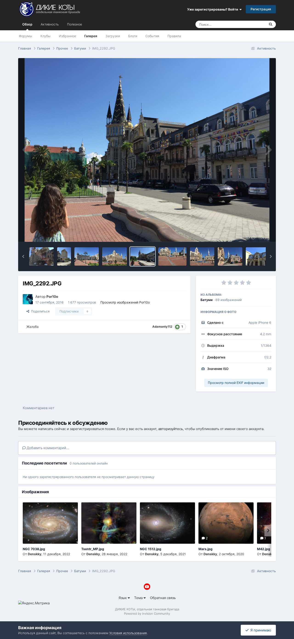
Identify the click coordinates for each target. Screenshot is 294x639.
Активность (50, 24)
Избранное (67, 36)
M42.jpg (263, 549)
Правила (174, 36)
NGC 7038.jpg (34, 549)
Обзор (27, 24)
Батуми (207, 300)
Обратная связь (163, 598)
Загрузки (112, 36)
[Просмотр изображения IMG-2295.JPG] (64, 256)
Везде (255, 24)
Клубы (45, 36)
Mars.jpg (205, 549)
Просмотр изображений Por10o (125, 302)
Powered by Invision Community (147, 613)
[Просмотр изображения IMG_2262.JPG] (258, 256)
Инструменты (254, 233)
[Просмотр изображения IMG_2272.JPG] (230, 256)
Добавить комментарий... (47, 448)
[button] (23, 256)
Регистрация (261, 9)
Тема (139, 598)
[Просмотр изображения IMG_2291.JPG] (172, 256)
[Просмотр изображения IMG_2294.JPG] (86, 256)
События (152, 36)
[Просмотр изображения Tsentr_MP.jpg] (108, 523)
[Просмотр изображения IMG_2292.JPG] (142, 256)
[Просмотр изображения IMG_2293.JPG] (114, 256)
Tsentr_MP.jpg (92, 549)
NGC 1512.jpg (150, 549)
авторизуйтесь (170, 429)
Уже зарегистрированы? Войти (213, 9)
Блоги (132, 36)
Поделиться (39, 311)
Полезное (74, 24)
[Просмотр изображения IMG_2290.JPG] (202, 256)
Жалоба (32, 327)
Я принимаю (260, 630)
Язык (123, 598)
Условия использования (128, 633)
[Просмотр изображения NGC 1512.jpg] (167, 523)
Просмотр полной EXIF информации (236, 383)
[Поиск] (270, 24)
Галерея (90, 36)
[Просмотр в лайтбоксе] (147, 150)
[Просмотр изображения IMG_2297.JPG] (41, 256)
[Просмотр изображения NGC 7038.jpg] (50, 523)
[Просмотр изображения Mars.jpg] (226, 523)
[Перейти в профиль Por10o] (28, 299)
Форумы (25, 36)
